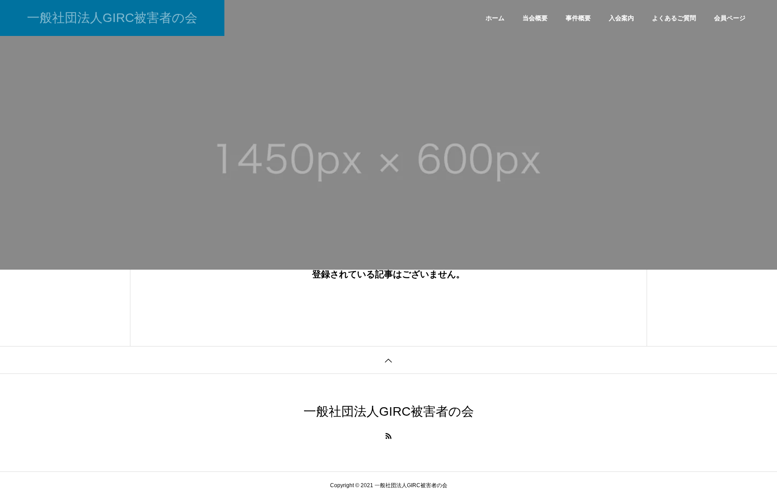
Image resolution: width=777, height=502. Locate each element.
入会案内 (621, 18)
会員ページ (730, 18)
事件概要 (578, 18)
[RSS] (388, 435)
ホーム (495, 18)
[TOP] (388, 359)
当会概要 (535, 18)
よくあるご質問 (674, 18)
